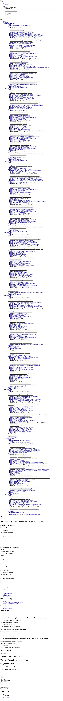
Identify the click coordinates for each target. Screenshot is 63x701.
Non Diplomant (11, 156)
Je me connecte (9, 8)
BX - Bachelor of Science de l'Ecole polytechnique (20, 25)
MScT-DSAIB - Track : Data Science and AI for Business (21, 33)
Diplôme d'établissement (12, 167)
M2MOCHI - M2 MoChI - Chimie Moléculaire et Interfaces (22, 209)
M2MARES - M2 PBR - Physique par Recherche (20, 134)
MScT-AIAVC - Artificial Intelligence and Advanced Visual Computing (24, 396)
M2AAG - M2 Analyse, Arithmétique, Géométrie (20, 263)
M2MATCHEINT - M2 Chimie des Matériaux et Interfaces (21, 274)
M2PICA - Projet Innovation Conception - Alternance (20, 484)
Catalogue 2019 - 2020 (9, 438)
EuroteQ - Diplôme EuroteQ (15, 86)
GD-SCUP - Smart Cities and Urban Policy (18, 452)
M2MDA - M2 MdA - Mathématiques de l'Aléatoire (20, 384)
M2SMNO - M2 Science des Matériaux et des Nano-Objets (21, 287)
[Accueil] (1, 1)
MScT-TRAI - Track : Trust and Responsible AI (19, 106)
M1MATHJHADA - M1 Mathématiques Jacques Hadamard (22, 257)
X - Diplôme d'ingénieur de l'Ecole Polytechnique (20, 512)
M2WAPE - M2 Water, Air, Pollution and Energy (19, 339)
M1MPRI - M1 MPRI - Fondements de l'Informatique (20, 120)
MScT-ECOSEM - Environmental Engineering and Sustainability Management (25, 399)
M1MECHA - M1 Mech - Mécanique (17, 118)
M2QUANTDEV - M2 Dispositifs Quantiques (19, 286)
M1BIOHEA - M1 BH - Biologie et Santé (18, 111)
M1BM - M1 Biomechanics (15, 368)
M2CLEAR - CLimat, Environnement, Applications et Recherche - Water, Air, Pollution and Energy (29, 422)
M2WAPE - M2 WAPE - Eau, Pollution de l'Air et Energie (21, 222)
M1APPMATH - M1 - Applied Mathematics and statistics (21, 367)
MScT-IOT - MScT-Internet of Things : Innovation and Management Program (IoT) (26, 179)
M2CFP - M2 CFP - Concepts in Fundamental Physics (21, 377)
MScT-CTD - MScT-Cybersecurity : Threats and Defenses (21, 240)
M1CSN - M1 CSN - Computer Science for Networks (20, 408)
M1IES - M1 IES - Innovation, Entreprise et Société (20, 52)
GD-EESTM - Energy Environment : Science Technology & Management (24, 449)
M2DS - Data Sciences (14, 379)
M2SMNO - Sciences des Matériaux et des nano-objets (21, 489)
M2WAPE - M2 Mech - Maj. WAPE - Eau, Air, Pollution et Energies (23, 84)
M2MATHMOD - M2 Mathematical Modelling (19, 329)
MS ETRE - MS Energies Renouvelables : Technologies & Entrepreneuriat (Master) (26, 344)
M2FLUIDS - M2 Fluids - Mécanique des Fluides (20, 129)
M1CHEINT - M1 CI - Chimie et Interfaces (18, 113)
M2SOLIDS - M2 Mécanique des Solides (18, 288)
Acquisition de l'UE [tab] (7, 595)
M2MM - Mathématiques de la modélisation (18, 480)
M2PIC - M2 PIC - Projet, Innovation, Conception (20, 140)
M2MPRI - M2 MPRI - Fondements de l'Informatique (20, 137)
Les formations (6, 22)
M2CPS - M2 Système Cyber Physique (18, 267)
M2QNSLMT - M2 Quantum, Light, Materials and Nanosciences (23, 337)
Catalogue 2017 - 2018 (9, 510)
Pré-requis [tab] (5, 594)
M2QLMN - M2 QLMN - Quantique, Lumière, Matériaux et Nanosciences (25, 143)
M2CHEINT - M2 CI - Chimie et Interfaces (18, 126)
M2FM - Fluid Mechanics (15, 473)
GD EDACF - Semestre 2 (8, 608)
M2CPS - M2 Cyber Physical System (17, 322)
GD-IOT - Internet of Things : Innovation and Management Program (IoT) (24, 451)
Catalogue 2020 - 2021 (9, 389)
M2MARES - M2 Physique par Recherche (18, 273)
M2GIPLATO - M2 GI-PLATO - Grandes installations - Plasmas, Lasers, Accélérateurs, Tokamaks (29, 67)
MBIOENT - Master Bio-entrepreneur (17, 491)
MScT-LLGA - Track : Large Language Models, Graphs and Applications (24, 37)
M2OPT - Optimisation (14, 482)
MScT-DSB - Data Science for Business (18, 359)
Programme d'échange (12, 85)
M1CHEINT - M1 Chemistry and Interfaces (18, 313)
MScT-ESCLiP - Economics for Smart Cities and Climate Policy (22, 363)
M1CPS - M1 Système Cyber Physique (18, 254)
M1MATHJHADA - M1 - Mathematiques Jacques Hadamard (22, 372)
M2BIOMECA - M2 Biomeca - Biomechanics (19, 320)
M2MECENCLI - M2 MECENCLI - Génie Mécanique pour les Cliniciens (24, 136)
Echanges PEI (5, 601)
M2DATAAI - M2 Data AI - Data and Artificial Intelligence (22, 323)
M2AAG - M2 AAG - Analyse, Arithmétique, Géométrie (21, 59)
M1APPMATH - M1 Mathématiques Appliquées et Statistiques (22, 251)
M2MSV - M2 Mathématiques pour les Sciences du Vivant (21, 280)
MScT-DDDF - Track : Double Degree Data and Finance (21, 31)
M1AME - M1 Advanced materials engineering (19, 454)
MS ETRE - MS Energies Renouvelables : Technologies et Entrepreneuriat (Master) (26, 153)
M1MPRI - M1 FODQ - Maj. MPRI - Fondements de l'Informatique (23, 56)
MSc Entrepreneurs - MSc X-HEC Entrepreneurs (19, 151)
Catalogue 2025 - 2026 (9, 88)
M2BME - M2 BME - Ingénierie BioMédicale (19, 62)
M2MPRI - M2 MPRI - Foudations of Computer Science (21, 429)
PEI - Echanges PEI (14, 349)
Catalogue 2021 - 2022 (9, 350)
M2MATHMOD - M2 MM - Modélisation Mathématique (21, 70)
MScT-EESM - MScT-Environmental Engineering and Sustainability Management (26, 177)
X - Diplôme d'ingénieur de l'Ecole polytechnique (20, 442)
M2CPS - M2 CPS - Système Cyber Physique (19, 127)
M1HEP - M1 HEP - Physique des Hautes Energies (20, 51)
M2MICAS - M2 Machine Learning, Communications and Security (23, 332)
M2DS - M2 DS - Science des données (17, 65)
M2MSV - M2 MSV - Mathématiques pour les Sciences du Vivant (23, 73)
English (6, 4)
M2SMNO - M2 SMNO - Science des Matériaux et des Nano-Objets (23, 146)
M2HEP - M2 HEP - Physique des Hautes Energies (20, 68)
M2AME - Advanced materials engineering (18, 467)
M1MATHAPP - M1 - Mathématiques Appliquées (20, 416)
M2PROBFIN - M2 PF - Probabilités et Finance (19, 78)
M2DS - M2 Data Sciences (15, 324)
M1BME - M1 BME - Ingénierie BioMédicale (19, 47)
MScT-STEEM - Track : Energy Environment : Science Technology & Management (26, 40)
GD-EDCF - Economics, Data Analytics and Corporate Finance (22, 448)
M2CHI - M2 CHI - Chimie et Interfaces (18, 63)
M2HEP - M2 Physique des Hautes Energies (19, 272)
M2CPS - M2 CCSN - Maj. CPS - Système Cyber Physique (22, 64)
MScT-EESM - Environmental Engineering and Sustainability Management (25, 361)
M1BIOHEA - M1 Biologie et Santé (17, 252)
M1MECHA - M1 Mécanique (16, 259)
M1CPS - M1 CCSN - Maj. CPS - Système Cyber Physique (22, 49)
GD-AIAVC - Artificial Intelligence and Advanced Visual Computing (23, 501)
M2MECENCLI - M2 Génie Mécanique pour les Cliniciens (22, 276)
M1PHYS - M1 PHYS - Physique (17, 57)
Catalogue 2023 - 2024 (9, 232)
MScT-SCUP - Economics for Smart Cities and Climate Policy (22, 402)
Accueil (4, 21)
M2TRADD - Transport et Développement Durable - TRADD (22, 490)
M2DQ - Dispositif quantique (16, 471)
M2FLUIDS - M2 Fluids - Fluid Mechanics (18, 326)
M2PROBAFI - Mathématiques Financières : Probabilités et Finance (23, 486)
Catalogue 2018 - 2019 (9, 494)
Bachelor (9, 24)
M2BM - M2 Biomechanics (15, 376)
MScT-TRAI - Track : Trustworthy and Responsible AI (21, 41)
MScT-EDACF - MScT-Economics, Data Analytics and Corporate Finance (24, 176)
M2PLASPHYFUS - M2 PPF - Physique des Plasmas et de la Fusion (23, 141)
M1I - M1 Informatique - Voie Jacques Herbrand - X (20, 411)
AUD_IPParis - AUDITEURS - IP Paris (18, 157)
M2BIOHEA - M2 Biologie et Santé (17, 264)
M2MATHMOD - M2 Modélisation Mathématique (20, 275)
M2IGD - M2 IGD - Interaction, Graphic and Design (20, 382)
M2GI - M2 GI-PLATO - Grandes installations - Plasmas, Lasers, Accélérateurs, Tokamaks (28, 130)
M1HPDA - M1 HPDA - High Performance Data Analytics (21, 410)
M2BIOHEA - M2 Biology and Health (18, 319)
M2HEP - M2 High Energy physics (17, 327)
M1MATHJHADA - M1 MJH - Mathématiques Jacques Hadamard (23, 117)
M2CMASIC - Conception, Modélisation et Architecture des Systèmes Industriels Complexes (28, 470)
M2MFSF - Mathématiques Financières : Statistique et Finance (22, 479)
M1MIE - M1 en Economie (15, 260)
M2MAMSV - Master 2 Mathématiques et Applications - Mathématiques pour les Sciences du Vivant (30, 478)
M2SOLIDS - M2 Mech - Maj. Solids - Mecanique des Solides (22, 83)
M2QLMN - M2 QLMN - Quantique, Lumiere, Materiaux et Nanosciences (25, 80)
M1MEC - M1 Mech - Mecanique (17, 54)
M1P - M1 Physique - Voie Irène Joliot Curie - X (19, 418)
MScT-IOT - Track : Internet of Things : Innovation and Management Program (25, 36)
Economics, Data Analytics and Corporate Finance (13, 602)
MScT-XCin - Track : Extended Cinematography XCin (21, 43)
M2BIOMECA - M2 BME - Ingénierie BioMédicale (20, 125)
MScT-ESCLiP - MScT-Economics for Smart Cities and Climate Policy (24, 178)
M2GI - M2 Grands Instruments (16, 271)
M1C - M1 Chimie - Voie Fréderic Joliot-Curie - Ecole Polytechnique (23, 458)
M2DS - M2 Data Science (15, 268)
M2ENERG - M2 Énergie (15, 325)
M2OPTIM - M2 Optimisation (16, 281)
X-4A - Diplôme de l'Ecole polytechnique (18, 168)
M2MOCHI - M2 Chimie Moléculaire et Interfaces (20, 277)
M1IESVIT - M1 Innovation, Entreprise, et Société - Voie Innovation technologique (26, 462)
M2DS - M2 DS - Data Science (16, 128)
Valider (7, 14)
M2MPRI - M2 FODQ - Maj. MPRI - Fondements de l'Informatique (23, 72)
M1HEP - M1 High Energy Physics (17, 315)
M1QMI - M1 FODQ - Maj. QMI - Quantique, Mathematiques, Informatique (25, 58)
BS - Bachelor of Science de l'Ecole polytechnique (20, 234)
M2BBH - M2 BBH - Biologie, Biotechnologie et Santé (21, 61)
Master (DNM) (11, 44)
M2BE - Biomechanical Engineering (17, 468)
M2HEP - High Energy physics (16, 474)
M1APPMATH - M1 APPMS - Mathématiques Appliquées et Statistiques (24, 110)
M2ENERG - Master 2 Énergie (16, 380)
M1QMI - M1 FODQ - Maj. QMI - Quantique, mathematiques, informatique (25, 514)
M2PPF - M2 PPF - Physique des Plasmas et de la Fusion (21, 77)
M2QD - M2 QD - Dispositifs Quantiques (18, 79)
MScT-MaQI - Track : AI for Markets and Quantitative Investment (23, 38)
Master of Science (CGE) (13, 150)
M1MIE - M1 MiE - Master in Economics (18, 374)
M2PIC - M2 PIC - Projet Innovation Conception (19, 76)
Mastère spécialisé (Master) (13, 152)
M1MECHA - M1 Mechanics (16, 317)
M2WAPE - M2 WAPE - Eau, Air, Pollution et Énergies (21, 149)
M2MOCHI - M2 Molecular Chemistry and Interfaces (20, 333)
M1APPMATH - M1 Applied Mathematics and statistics (21, 312)
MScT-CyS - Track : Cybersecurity (17, 30)
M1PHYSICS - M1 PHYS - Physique (17, 121)
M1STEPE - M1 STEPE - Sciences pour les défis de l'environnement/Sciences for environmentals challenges (31, 465)
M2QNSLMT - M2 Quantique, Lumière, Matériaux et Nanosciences (23, 285)
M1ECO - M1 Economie (15, 370)
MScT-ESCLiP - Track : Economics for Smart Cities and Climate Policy (24, 103)
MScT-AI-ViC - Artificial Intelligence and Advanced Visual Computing (24, 357)
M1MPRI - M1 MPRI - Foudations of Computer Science (21, 417)
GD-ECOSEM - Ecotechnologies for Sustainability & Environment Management (26, 504)
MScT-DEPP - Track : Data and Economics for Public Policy (22, 32)
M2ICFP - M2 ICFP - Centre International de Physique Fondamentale (23, 69)
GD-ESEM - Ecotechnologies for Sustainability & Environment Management (25, 450)
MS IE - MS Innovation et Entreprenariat (18, 155)
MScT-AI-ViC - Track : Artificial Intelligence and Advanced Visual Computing (25, 95)
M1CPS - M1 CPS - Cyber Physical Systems (19, 314)
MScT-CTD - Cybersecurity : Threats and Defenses (20, 358)
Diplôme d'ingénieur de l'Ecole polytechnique (12, 603)
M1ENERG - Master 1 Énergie (16, 371)
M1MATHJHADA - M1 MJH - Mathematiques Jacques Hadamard (23, 53)
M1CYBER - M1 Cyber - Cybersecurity (18, 409)
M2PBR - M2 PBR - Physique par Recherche (19, 75)
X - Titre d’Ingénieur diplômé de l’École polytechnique (21, 27)
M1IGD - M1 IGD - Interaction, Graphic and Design (20, 412)
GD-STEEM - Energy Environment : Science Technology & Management (24, 509)
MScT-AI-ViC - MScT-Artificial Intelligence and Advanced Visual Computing (25, 170)
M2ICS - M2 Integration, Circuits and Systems (19, 328)
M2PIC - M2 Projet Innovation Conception (18, 336)
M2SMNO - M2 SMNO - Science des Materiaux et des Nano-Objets (23, 82)
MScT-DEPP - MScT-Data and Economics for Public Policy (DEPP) (23, 173)
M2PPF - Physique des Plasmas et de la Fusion (19, 485)
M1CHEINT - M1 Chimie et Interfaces (18, 253)
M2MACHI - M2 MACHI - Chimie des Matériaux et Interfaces (22, 204)
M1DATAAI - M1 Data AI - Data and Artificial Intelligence (22, 369)
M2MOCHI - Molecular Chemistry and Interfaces (20, 481)
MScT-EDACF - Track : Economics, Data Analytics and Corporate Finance (25, 34)
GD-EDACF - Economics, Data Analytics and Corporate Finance (23, 505)
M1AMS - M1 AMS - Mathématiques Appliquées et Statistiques (22, 45)
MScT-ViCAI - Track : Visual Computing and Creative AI (21, 42)
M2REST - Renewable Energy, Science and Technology (21, 343)
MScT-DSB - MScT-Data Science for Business (19, 174)
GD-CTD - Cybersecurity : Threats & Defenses (19, 502)
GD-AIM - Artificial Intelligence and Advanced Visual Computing (23, 444)
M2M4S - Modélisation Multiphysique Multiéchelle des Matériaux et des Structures (26, 476)
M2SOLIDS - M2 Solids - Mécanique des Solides (20, 147)
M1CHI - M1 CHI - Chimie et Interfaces (18, 48)
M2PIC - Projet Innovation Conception (17, 386)
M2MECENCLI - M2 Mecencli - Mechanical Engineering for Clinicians (24, 330)
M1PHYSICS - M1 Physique (16, 262)
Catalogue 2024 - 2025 (9, 161)
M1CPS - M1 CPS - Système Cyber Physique (19, 114)
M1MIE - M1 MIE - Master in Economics (18, 318)
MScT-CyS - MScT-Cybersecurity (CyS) (18, 171)
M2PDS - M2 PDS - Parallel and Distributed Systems (20, 431)
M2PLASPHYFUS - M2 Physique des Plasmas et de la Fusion (22, 283)
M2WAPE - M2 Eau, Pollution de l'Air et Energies (20, 290)
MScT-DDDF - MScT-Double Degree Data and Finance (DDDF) (23, 172)
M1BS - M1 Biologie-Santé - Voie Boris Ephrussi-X (20, 457)
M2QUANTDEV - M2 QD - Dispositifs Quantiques (20, 145)
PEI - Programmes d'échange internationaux (18, 87)
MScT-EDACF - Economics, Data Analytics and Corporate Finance (23, 360)
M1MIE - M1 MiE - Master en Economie (18, 55)
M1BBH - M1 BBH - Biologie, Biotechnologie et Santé (21, 46)
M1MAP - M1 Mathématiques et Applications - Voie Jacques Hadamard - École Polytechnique (28, 415)
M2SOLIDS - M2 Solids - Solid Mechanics (18, 338)
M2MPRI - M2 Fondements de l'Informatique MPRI (20, 278)
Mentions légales (6, 697)
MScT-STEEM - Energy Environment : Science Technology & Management (25, 365)
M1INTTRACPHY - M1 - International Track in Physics (21, 413)
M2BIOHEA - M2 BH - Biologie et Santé (18, 124)
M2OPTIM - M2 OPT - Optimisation (17, 74)
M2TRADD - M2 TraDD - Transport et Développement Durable (23, 148)
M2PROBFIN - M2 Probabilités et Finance (18, 284)
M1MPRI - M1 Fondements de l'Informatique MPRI (20, 261)
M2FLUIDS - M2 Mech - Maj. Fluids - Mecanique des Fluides (22, 66)
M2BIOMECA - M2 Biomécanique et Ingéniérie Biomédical (22, 265)
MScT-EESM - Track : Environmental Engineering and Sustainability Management (26, 35)
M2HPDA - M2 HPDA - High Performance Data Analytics (21, 427)
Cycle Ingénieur (11, 26)
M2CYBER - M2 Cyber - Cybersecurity (18, 424)
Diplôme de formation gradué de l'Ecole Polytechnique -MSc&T (20, 28)
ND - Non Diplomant (14, 346)
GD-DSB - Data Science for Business (17, 447)
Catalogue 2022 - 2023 (9, 295)
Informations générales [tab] (7, 593)
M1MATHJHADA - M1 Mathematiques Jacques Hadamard (22, 316)
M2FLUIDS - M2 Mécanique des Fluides (18, 270)
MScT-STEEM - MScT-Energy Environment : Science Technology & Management (26, 180)
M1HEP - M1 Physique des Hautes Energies (19, 255)
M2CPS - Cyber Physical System (16, 378)
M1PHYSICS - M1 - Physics (16, 419)
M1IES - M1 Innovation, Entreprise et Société (19, 256)
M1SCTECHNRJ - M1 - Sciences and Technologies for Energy (22, 420)
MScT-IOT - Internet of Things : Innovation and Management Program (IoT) (25, 364)
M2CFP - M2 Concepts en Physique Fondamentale (20, 266)
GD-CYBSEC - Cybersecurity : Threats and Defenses (20, 445)
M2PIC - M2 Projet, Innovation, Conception (19, 282)
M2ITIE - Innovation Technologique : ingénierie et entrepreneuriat (23, 475)
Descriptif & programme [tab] (7, 596)
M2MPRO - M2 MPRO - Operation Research (19, 430)
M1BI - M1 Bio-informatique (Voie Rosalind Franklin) (21, 455)
